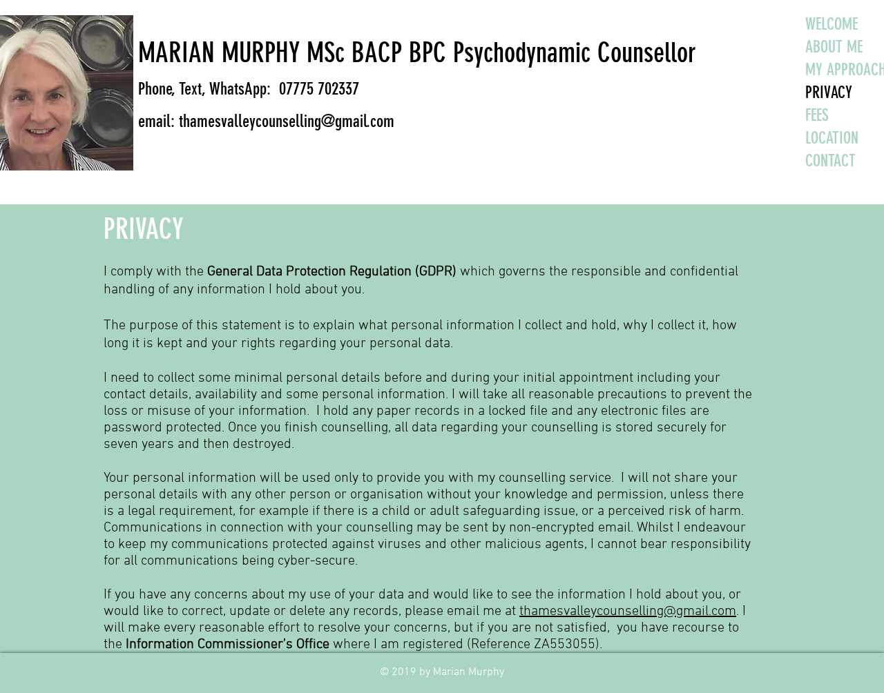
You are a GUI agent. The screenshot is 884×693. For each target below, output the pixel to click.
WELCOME (807, 24)
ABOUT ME (807, 47)
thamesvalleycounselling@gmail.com (627, 611)
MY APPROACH (807, 69)
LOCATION (807, 138)
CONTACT (807, 160)
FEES (807, 115)
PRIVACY (807, 92)
